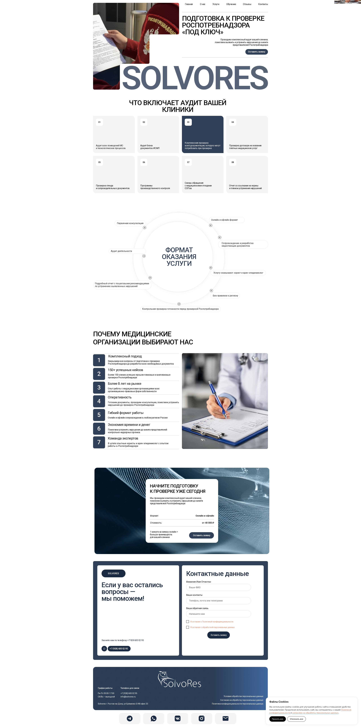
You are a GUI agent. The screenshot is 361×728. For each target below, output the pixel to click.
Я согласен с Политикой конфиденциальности (211, 621)
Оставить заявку (201, 535)
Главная (189, 4)
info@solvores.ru (128, 697)
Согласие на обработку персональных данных (241, 700)
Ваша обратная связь (197, 608)
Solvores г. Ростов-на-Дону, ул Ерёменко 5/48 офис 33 (123, 704)
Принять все (277, 719)
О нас (202, 4)
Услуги (216, 4)
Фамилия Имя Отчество (198, 581)
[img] (180, 679)
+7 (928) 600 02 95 (119, 648)
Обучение (231, 4)
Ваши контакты (194, 595)
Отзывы (247, 4)
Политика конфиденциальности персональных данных (237, 704)
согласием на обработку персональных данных (315, 712)
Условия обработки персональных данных (243, 696)
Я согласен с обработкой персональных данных (212, 627)
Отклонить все (296, 719)
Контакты (263, 4)
